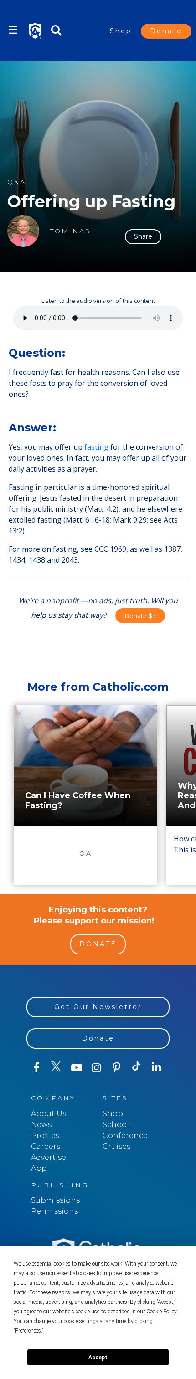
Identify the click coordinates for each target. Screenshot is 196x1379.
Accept (98, 1357)
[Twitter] (56, 1068)
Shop (121, 31)
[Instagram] (97, 1068)
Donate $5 (140, 615)
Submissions (55, 1200)
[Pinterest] (117, 1068)
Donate (166, 31)
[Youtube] (77, 1068)
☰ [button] (13, 29)
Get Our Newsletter (98, 1007)
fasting (96, 447)
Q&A (16, 182)
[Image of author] (23, 231)
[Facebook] (36, 1068)
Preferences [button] (28, 1331)
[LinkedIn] (157, 1067)
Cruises (116, 1146)
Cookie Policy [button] (161, 1311)
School (116, 1124)
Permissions (54, 1211)
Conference (125, 1135)
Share (143, 236)
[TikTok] (137, 1068)
